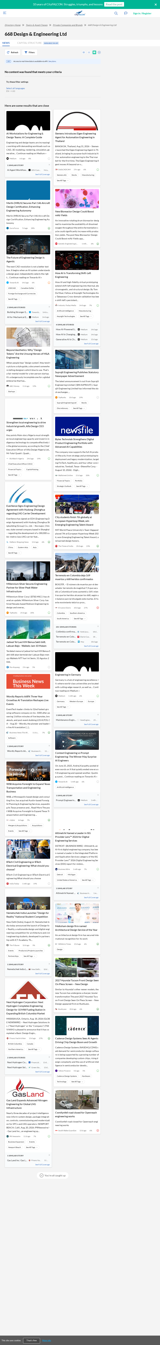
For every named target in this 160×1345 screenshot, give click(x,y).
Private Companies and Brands (67, 25)
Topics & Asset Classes (37, 25)
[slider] (98, 51)
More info (46, 1340)
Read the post (114, 4)
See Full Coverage (42, 174)
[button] (126, 13)
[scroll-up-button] (155, 1333)
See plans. (52, 61)
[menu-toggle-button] (4, 13)
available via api (51, 43)
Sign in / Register (142, 13)
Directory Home (12, 25)
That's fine (31, 1340)
